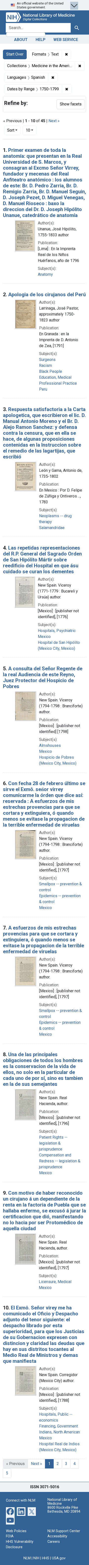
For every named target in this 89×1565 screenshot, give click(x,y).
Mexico (44, 636)
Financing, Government (58, 1426)
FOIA (10, 1536)
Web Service (65, 39)
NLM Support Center (63, 1531)
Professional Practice (58, 383)
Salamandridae (52, 527)
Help (40, 39)
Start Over (14, 54)
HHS (45, 1558)
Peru (43, 389)
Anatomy (45, 274)
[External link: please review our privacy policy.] (10, 1511)
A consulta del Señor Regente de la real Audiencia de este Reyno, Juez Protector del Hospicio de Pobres (42, 677)
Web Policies (16, 1531)
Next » (54, 121)
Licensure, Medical (55, 1281)
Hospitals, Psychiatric (57, 630)
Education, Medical (55, 377)
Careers (53, 1542)
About (21, 39)
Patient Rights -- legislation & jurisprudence (53, 1143)
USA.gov (59, 1558)
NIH (36, 1558)
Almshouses (50, 745)
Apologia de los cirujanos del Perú (47, 294)
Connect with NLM (20, 1500)
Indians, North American (59, 1432)
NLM (27, 1558)
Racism (45, 365)
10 (31, 130)
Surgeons (47, 359)
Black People (50, 371)
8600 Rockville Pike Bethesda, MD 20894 (63, 1510)
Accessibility (57, 1536)
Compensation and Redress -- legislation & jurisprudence (59, 1161)
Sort (10, 130)
